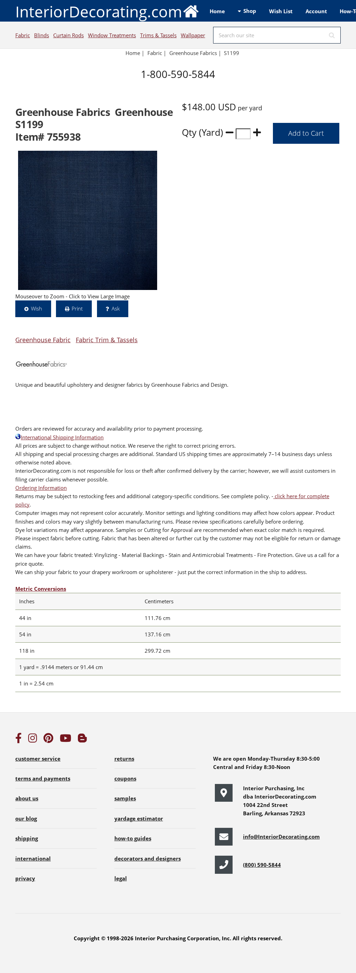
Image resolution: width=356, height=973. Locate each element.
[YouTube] (65, 739)
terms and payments (42, 778)
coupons (125, 778)
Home (217, 11)
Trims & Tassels (158, 35)
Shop (249, 10)
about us (26, 798)
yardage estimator (138, 818)
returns (124, 758)
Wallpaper (193, 35)
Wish (36, 308)
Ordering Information (41, 487)
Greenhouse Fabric (43, 339)
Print (77, 308)
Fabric (22, 35)
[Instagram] (32, 739)
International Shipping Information (62, 437)
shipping (26, 838)
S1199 (232, 52)
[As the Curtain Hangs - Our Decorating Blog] (82, 739)
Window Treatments (112, 35)
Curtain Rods (68, 35)
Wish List (281, 11)
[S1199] (87, 220)
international (33, 858)
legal (120, 878)
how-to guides (132, 838)
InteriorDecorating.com (98, 11)
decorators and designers (147, 858)
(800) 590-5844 (262, 864)
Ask (116, 308)
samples (125, 798)
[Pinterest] (48, 739)
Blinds (41, 35)
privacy (25, 878)
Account (316, 11)
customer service (37, 758)
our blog (26, 818)
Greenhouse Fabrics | (195, 52)
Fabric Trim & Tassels (107, 339)
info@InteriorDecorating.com (281, 836)
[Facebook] (18, 739)
